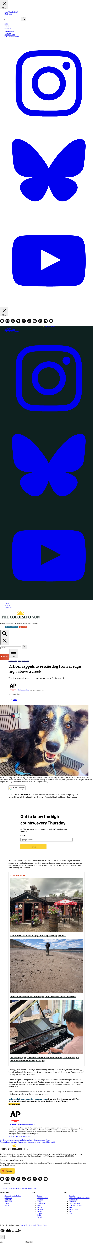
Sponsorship (8, 1200)
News (6, 24)
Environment (41, 1203)
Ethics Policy (73, 1200)
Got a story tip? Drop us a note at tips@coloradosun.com (18, 1188)
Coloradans (13, 661)
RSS (70, 1213)
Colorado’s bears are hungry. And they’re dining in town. (38, 935)
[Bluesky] (49, 215)
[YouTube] (49, 304)
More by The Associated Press (20, 1136)
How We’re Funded (75, 1205)
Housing (39, 1207)
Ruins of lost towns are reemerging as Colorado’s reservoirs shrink (43, 996)
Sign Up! (33, 847)
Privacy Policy (42, 1225)
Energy (39, 1201)
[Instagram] (49, 127)
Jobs (70, 1207)
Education (40, 1200)
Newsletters (8, 1201)
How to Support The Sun (13, 1196)
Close (4, 8)
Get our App (10, 35)
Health (39, 1205)
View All (39, 1217)
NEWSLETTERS (11, 12)
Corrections (72, 1201)
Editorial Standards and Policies (79, 1198)
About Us (8, 28)
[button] (46, 788)
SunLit (39, 1215)
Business (39, 1196)
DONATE (8, 14)
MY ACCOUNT (10, 31)
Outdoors (25, 661)
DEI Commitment (75, 1203)
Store (70, 1211)
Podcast (8, 33)
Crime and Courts (42, 1198)
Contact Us (8, 1198)
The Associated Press (23, 690)
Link (1, 1242)
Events (7, 26)
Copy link (29, 1242)
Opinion (39, 1211)
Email (23, 836)
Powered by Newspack (28, 1225)
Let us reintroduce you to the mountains (28, 1099)
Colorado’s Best (12, 36)
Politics (39, 1213)
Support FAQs (73, 1209)
